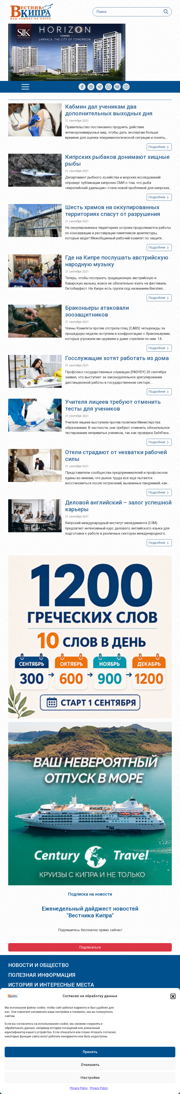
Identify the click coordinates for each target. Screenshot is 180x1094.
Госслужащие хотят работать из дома (117, 358)
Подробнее (157, 147)
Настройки (90, 1078)
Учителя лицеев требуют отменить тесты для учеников (113, 405)
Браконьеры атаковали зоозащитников (97, 311)
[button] (173, 996)
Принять (90, 1052)
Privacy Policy (79, 1088)
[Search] (166, 11)
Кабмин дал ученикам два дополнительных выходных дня (109, 110)
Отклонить (90, 1065)
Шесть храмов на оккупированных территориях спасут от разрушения (112, 210)
